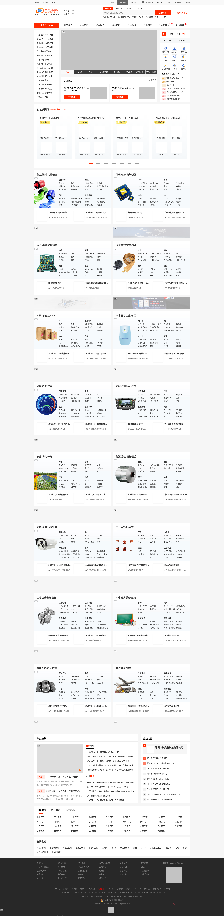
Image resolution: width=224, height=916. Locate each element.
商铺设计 (182, 41)
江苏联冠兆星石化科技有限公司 (96, 217)
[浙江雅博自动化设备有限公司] (72, 590)
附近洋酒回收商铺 (171, 565)
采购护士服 (168, 85)
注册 (184, 34)
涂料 (47, 35)
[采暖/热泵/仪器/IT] (46, 404)
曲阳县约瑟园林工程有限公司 (58, 640)
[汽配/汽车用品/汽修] (125, 404)
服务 (47, 97)
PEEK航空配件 (138, 17)
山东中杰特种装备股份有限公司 (175, 499)
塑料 (43, 35)
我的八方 (133, 2)
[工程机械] (46, 615)
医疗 (51, 72)
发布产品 (167, 41)
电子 (43, 39)
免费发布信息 (182, 13)
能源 (38, 72)
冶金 (43, 72)
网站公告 (175, 74)
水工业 (45, 56)
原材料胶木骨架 (123, 17)
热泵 (43, 60)
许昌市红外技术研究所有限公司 (167, 118)
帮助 (169, 2)
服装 (38, 47)
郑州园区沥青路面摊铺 (173, 424)
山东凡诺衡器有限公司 (135, 217)
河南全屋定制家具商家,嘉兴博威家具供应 (102, 283)
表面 (51, 35)
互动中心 (148, 2)
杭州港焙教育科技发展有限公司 (175, 640)
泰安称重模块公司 (135, 213)
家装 (47, 43)
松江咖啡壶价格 (54, 283)
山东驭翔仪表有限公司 (135, 570)
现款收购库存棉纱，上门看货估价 (174, 78)
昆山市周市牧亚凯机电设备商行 (90, 118)
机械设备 (48, 84)
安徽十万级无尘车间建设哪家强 (177, 354)
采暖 (38, 60)
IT (50, 51)
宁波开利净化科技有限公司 (173, 358)
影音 (46, 93)
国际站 (187, 2)
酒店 (51, 43)
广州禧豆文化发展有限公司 (173, 89)
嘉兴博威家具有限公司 (93, 288)
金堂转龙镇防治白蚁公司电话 (139, 495)
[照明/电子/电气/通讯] (125, 192)
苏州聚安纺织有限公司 (135, 288)
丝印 (47, 51)
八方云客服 (164, 25)
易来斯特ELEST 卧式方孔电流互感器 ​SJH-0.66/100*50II (70, 424)
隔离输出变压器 (109, 17)
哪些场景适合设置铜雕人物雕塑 (61, 635)
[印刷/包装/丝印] (46, 333)
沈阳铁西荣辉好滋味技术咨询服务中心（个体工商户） (146, 640)
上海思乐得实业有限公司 (57, 288)
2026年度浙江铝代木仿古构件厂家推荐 (100, 495)
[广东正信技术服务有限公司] (151, 308)
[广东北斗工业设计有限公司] (72, 308)
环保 (50, 56)
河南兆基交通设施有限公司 (173, 429)
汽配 (38, 64)
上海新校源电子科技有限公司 (95, 570)
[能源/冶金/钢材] (125, 474)
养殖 (47, 68)
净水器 (39, 56)
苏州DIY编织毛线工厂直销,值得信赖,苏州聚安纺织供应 (150, 283)
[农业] (46, 474)
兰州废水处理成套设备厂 (58, 213)
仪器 (47, 60)
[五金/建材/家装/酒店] (46, 263)
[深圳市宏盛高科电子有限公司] (151, 520)
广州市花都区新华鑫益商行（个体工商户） (179, 570)
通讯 (51, 39)
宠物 (49, 80)
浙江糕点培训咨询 (171, 635)
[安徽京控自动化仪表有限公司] (151, 590)
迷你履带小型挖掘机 (154, 17)
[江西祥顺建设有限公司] (72, 520)
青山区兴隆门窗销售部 (93, 640)
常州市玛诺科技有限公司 (173, 288)
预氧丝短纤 (168, 82)
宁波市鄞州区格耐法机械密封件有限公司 (99, 358)
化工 (38, 35)
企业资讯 (148, 25)
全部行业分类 (46, 25)
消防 (43, 76)
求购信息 (100, 25)
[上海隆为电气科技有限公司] (151, 449)
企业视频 (132, 25)
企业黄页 (84, 25)
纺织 (43, 47)
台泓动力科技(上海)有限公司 (137, 429)
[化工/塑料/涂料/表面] (46, 192)
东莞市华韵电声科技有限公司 (174, 217)
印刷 (38, 51)
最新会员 (165, 74)
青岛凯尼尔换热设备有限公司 (95, 429)
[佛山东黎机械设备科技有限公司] (72, 238)
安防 (38, 76)
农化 (43, 68)
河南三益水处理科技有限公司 (138, 358)
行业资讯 (116, 25)
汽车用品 (44, 64)
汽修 (50, 64)
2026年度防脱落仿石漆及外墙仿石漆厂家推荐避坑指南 (70, 495)
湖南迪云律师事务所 (171, 99)
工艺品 (39, 80)
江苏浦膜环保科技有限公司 (57, 217)
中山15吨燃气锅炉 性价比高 (175, 495)
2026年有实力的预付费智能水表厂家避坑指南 (146, 565)
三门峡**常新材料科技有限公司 (59, 570)
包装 (43, 51)
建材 (43, 43)
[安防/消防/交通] (46, 545)
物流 (38, 97)
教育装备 (44, 89)
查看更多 (152, 80)
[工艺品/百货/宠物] (125, 545)
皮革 (47, 47)
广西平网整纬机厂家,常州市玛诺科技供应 (181, 283)
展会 (43, 97)
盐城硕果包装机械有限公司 (57, 358)
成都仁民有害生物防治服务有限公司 (140, 499)
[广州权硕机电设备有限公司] (151, 238)
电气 (47, 39)
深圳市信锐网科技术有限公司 (174, 92)
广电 (38, 89)
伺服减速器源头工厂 (136, 424)
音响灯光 (40, 93)
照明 (38, 39)
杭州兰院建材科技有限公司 (94, 499)
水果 (51, 68)
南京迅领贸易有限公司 (172, 96)
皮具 (51, 47)
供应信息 (68, 25)
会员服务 (180, 25)
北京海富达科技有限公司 (126, 118)
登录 (112, 2)
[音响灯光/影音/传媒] (46, 686)
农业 (38, 68)
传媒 (50, 93)
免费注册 (123, 2)
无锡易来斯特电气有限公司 (57, 429)
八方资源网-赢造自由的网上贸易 (55, 11)
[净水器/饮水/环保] (125, 333)
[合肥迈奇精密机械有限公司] (72, 661)
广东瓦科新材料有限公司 (57, 499)
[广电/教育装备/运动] (125, 615)
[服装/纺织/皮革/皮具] (125, 263)
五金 (38, 43)
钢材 (47, 72)
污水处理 (48, 76)
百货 (44, 80)
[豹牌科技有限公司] (72, 379)
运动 (50, 89)
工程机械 (40, 84)
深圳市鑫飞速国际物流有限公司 (52, 118)
